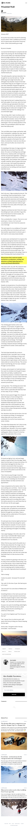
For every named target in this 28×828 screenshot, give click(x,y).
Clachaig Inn (17, 648)
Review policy (17, 823)
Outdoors (10, 648)
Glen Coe (4, 651)
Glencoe (9, 651)
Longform (4, 648)
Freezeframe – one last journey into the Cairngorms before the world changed (11, 757)
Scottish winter (17, 651)
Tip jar (13, 823)
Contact (22, 823)
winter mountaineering (6, 654)
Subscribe (14, 694)
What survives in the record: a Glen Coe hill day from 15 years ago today (13, 791)
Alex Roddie (3, 12)
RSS (10, 823)
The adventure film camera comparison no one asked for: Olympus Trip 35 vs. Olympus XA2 (13, 724)
